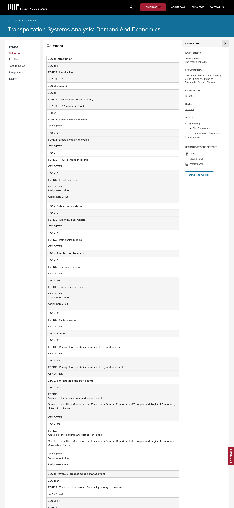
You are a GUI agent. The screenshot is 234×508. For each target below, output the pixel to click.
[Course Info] (225, 43)
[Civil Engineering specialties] (191, 128)
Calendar (14, 53)
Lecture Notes (17, 65)
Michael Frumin (192, 58)
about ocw (178, 7)
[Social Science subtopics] (186, 137)
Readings (14, 59)
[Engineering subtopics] (186, 123)
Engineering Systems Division (200, 82)
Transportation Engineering (207, 133)
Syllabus (13, 46)
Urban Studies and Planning (199, 79)
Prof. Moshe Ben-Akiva (196, 62)
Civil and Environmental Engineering (203, 75)
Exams (13, 78)
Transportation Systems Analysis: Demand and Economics (84, 29)
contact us (217, 7)
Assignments (16, 72)
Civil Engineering (201, 128)
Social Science (195, 137)
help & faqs (197, 7)
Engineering (194, 123)
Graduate (189, 109)
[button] (199, 174)
